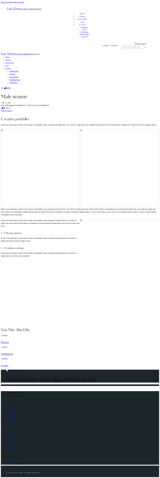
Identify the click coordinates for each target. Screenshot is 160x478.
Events (4, 365)
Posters (5, 342)
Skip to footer (19, 2)
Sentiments (7, 354)
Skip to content (7, 2)
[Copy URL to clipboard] (9, 108)
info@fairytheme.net (14, 463)
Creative (5, 335)
